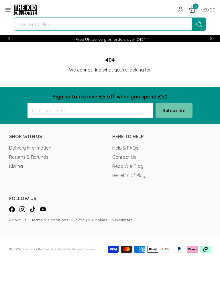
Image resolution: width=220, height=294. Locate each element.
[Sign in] (181, 10)
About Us (18, 220)
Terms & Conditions (49, 220)
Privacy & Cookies (90, 220)
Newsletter (122, 220)
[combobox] (103, 24)
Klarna (16, 166)
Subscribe (174, 110)
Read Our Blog (127, 166)
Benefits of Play (128, 175)
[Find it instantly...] (199, 24)
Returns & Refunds (28, 157)
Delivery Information (30, 148)
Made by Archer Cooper (76, 249)
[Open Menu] (8, 9)
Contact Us (124, 157)
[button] (9, 38)
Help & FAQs (125, 148)
